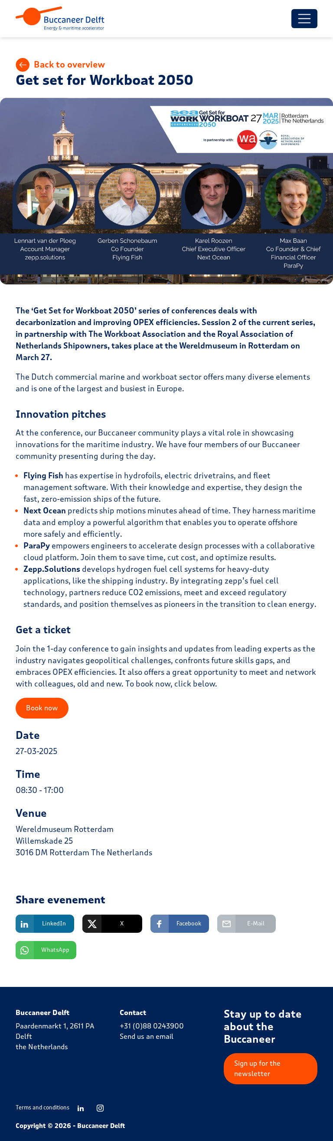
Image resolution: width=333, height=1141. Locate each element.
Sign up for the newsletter (257, 1068)
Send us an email (146, 1036)
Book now (42, 707)
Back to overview (69, 64)
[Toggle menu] (304, 18)
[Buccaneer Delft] (60, 18)
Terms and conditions (42, 1107)
